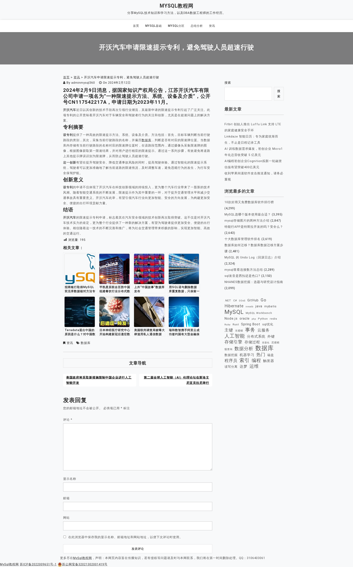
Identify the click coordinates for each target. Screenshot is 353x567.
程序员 (231, 360)
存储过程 (252, 342)
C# (235, 300)
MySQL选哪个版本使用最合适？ (248, 214)
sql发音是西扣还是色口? (242, 276)
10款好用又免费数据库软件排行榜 (249, 202)
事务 (250, 330)
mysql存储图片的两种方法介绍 (247, 220)
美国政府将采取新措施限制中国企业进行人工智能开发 (99, 380)
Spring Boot (250, 324)
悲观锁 (275, 342)
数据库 (146, 140)
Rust (236, 324)
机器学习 (247, 355)
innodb (249, 306)
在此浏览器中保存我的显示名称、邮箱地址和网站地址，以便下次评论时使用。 (125, 537)
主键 (229, 330)
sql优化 (267, 324)
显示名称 (69, 479)
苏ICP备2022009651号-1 (38, 564)
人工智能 (235, 336)
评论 (67, 420)
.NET (228, 300)
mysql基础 (153, 25)
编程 (256, 360)
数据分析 (244, 348)
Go (263, 300)
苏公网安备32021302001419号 (84, 564)
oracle (245, 318)
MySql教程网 (176, 6)
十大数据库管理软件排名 (242, 239)
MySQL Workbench (259, 312)
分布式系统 (256, 336)
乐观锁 (239, 330)
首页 (136, 25)
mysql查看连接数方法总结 (244, 270)
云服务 (263, 330)
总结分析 (197, 25)
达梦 (243, 366)
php (254, 319)
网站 (66, 518)
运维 (254, 366)
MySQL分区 (176, 25)
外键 (271, 336)
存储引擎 (233, 341)
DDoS (242, 300)
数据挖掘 (231, 355)
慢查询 (228, 349)
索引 (244, 360)
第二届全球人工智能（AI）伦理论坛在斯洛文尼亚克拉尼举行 (176, 380)
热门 (260, 354)
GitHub (253, 300)
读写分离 (231, 367)
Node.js (231, 318)
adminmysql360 (83, 83)
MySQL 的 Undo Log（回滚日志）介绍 (253, 257)
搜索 (228, 83)
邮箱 (66, 498)
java (258, 306)
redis (273, 318)
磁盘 (270, 355)
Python (263, 318)
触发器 (268, 361)
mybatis (270, 306)
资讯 (212, 25)
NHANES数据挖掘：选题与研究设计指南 (254, 282)
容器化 (265, 342)
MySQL (234, 312)
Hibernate (234, 306)
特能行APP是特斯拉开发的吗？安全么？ (254, 227)
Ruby (228, 324)
